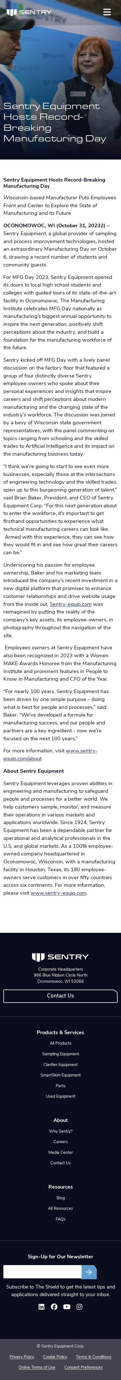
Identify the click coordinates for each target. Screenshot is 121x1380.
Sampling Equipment (60, 1054)
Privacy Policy (22, 1357)
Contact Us (60, 996)
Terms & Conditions (93, 1357)
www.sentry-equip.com (58, 893)
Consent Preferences (83, 1368)
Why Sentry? (60, 1132)
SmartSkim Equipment (61, 1075)
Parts (61, 1086)
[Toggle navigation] (107, 12)
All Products (60, 1043)
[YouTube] (67, 1308)
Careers (60, 1142)
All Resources (60, 1209)
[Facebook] (54, 1308)
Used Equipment (60, 1097)
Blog (61, 1198)
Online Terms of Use (37, 1368)
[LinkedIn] (41, 1308)
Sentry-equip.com (71, 604)
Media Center (60, 1153)
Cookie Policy (55, 1357)
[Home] (29, 13)
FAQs (61, 1219)
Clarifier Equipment (60, 1065)
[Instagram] (79, 1308)
